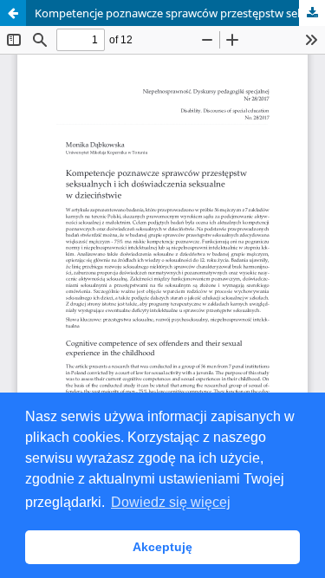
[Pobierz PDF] (312, 13)
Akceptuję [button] (162, 547)
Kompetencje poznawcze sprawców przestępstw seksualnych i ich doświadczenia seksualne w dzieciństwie (180, 13)
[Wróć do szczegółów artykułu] (13, 13)
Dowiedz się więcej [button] (171, 502)
